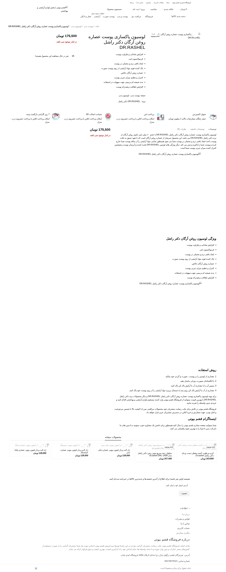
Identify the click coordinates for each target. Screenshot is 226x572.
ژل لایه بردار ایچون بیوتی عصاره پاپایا (30, 450)
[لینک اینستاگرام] (42, 2)
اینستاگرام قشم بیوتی (202, 419)
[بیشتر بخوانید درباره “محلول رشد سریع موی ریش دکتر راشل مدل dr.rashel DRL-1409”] (137, 448)
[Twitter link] (45, 2)
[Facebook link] (48, 2)
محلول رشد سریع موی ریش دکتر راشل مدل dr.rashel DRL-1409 (155, 454)
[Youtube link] (39, 2)
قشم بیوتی (168, 400)
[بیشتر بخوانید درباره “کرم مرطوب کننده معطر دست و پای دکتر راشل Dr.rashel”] (179, 448)
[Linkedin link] (134, 107)
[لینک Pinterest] (36, 2)
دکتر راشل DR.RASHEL (201, 138)
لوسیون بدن (76, 26)
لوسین (162, 145)
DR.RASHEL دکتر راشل (129, 101)
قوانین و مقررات (182, 519)
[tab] (212, 129)
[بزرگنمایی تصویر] (195, 34)
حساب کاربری (183, 528)
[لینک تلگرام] (131, 107)
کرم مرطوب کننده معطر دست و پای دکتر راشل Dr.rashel (198, 454)
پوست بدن (88, 26)
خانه (97, 26)
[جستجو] (80, 9)
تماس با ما (185, 523)
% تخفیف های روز (46, 16)
